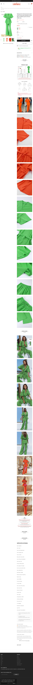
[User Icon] (28, 3)
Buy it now (25, 43)
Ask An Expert (11, 43)
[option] (8, 25)
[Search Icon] (3, 3)
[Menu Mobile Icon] (1, 3)
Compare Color (13, 35)
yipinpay (23, 21)
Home (1, 7)
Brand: (18, 21)
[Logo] (16, 4)
